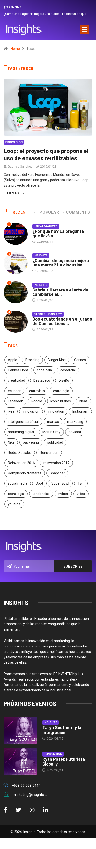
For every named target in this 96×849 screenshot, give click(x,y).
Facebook (15, 401)
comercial (68, 370)
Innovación (14, 142)
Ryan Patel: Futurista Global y (63, 761)
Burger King (57, 360)
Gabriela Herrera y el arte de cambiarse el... (60, 292)
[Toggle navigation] (84, 29)
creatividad (16, 380)
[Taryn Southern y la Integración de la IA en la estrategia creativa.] (20, 730)
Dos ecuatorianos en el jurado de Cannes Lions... (62, 321)
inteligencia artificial (23, 422)
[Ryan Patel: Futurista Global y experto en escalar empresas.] (20, 761)
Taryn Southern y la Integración (61, 730)
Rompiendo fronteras (24, 473)
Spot (39, 483)
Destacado (41, 380)
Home (15, 49)
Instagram (80, 411)
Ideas (83, 401)
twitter (63, 494)
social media (17, 483)
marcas (53, 422)
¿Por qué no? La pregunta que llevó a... (58, 233)
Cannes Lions (18, 370)
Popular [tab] (49, 212)
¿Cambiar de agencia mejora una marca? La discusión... (60, 262)
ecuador (14, 391)
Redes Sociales (20, 453)
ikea (11, 411)
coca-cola (44, 370)
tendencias (41, 494)
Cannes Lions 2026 (48, 314)
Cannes (80, 360)
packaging (31, 442)
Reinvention (49, 453)
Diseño (64, 380)
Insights (41, 255)
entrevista (37, 391)
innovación (31, 411)
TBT (81, 483)
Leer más (11, 193)
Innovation (56, 411)
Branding (32, 360)
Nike (11, 442)
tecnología (16, 494)
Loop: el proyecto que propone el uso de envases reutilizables (46, 154)
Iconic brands (60, 401)
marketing (75, 422)
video (81, 494)
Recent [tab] (21, 212)
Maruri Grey (51, 432)
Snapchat (57, 473)
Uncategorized (46, 226)
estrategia (61, 391)
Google (36, 401)
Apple (12, 360)
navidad (75, 432)
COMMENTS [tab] (78, 212)
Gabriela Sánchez (20, 166)
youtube (14, 504)
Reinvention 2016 (21, 463)
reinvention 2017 (56, 463)
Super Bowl (60, 483)
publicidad (55, 442)
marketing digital (21, 432)
